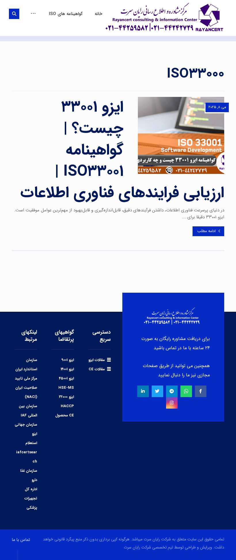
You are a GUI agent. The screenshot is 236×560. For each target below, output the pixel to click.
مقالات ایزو (96, 360)
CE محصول (64, 415)
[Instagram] (172, 403)
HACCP (67, 406)
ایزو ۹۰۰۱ (67, 360)
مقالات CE (97, 369)
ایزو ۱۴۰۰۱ (67, 369)
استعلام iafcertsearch (26, 452)
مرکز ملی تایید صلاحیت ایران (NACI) (26, 387)
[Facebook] (200, 391)
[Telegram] (172, 391)
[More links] (33, 14)
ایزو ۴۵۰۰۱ (66, 378)
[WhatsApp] (186, 391)
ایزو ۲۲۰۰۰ (66, 397)
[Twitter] (157, 391)
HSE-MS (66, 388)
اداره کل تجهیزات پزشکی (30, 498)
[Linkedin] (143, 391)
